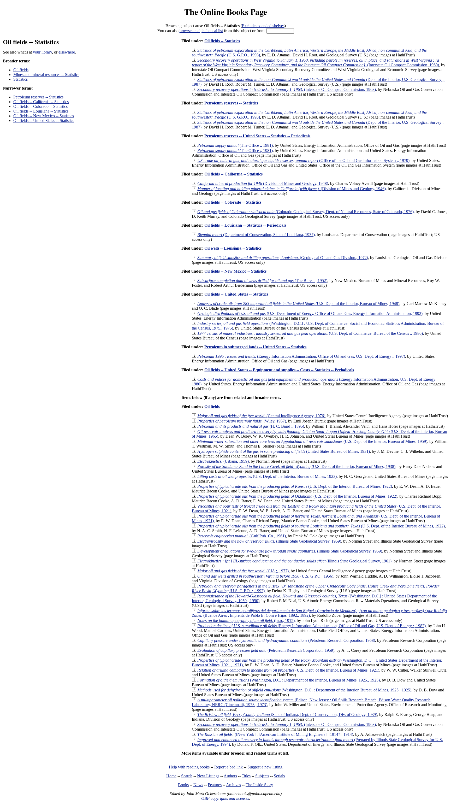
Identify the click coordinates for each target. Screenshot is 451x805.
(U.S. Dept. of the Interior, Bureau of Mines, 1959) (312, 441)
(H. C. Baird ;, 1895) (250, 426)
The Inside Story (259, 785)
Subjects (262, 776)
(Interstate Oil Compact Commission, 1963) (286, 89)
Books (183, 785)
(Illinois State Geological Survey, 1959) (269, 541)
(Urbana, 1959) (223, 461)
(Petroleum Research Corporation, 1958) (286, 640)
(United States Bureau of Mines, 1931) (283, 451)
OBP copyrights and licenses (225, 798)
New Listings (208, 776)
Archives (233, 785)
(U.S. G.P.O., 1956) (265, 576)
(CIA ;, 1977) (243, 571)
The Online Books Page (225, 11)
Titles (246, 776)
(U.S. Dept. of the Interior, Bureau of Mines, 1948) (298, 303)
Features (215, 785)
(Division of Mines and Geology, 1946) (291, 188)
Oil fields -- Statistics (222, 41)
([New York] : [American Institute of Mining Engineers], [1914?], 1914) (275, 734)
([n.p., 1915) (246, 620)
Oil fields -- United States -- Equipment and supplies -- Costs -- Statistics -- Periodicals (279, 370)
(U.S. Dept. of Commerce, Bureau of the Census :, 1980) (310, 333)
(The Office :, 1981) (235, 145)
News (198, 785)
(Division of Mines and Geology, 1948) (262, 183)
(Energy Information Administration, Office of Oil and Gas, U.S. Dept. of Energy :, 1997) (301, 356)
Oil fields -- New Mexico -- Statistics (43, 116)
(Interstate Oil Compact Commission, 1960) (315, 62)
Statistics (20, 79)
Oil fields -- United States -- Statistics (43, 120)
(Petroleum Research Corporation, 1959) (265, 650)
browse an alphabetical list (201, 30)
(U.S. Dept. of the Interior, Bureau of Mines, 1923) (267, 476)
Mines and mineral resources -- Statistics (46, 74)
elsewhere (66, 52)
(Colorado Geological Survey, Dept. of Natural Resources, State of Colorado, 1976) (305, 211)
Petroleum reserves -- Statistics (38, 97)
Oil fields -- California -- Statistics (41, 101)
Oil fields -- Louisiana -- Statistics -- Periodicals (245, 225)
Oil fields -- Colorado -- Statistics (40, 106)
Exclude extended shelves (263, 25)
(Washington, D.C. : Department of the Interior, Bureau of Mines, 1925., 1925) (288, 680)
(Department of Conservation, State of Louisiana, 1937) (256, 234)
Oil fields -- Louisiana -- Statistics (40, 111)
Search (186, 776)
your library (42, 52)
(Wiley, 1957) (241, 421)
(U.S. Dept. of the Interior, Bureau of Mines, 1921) (288, 670)
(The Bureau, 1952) (262, 280)
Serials (279, 776)
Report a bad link (228, 767)
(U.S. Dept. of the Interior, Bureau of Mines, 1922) (294, 486)
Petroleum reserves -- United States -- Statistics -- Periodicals (257, 136)
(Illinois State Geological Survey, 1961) (294, 561)
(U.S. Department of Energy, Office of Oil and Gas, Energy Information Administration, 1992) (310, 313)
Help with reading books (189, 767)
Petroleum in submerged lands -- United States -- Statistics (255, 347)
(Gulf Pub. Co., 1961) (241, 536)
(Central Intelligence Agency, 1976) (261, 416)
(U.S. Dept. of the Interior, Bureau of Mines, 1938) (296, 466)
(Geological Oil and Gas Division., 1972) (282, 257)
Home (171, 776)
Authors (230, 776)
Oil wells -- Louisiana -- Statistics (233, 248)
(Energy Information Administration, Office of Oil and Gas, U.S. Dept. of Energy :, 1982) (311, 626)
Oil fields (20, 70)
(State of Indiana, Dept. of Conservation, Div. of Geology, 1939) (287, 714)
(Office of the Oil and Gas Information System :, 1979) (303, 160)
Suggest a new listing (264, 767)
